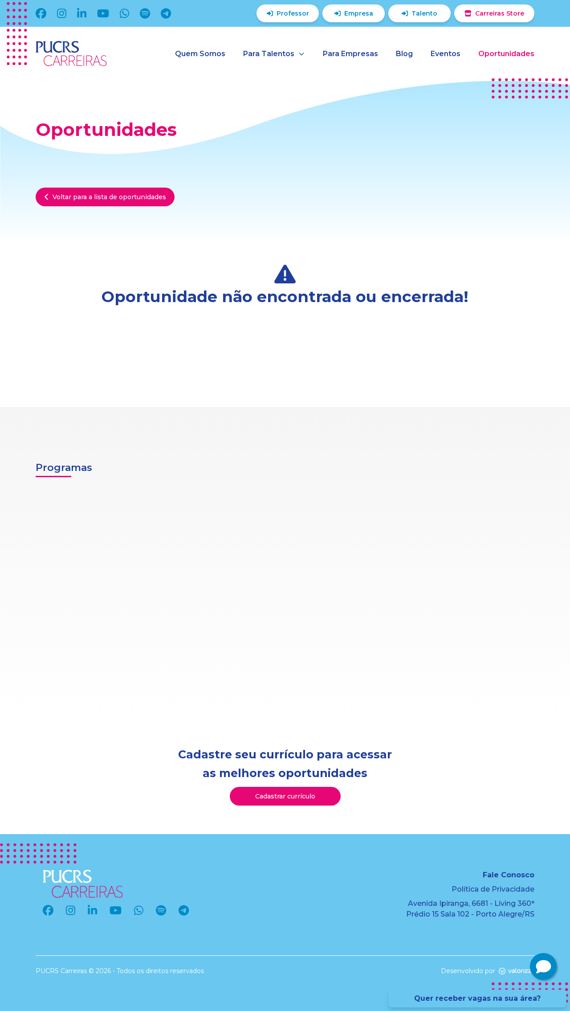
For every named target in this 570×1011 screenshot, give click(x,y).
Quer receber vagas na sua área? (477, 998)
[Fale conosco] (543, 966)
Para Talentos (268, 53)
